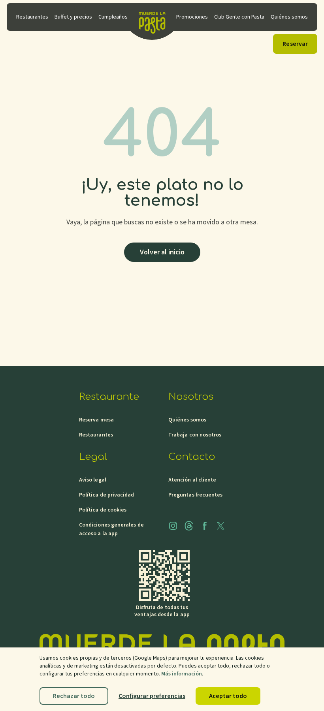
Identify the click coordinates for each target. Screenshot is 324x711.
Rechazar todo (74, 696)
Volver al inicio (162, 252)
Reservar (295, 44)
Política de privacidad (106, 495)
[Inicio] (152, 17)
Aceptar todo (228, 696)
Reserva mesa (96, 420)
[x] (220, 525)
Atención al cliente (192, 480)
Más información (181, 674)
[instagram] (173, 525)
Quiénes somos (187, 420)
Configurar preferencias (152, 696)
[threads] (189, 525)
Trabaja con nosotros (194, 435)
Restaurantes (96, 435)
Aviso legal (92, 480)
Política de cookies (102, 510)
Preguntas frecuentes (195, 495)
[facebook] (204, 525)
